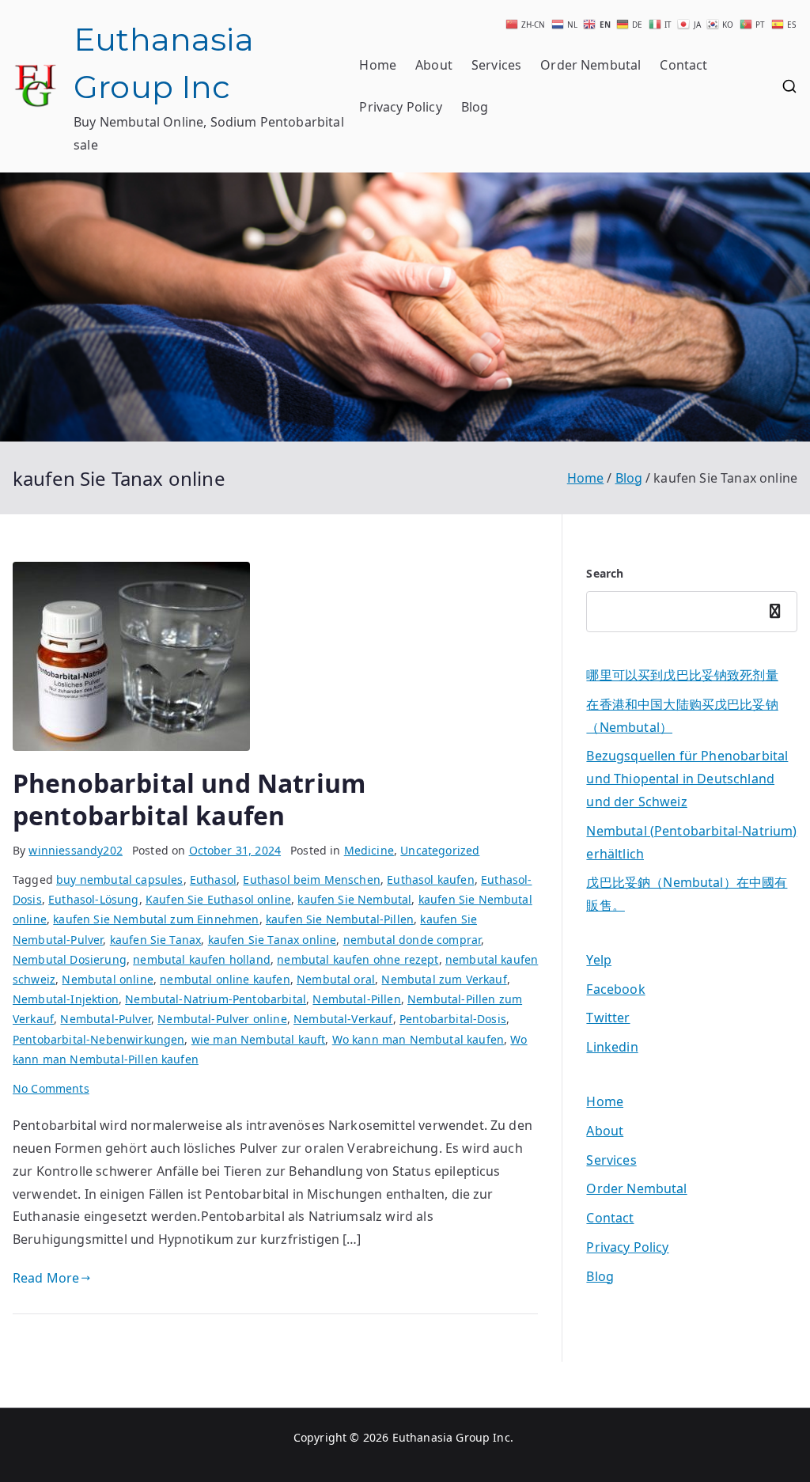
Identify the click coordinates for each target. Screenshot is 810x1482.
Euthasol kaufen (430, 879)
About (433, 65)
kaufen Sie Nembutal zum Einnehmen (156, 919)
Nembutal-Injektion (66, 998)
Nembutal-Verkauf (343, 1018)
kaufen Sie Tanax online (272, 939)
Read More (46, 1278)
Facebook (615, 989)
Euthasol (213, 879)
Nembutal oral (336, 979)
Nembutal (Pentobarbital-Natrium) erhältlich (691, 842)
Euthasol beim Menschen (311, 879)
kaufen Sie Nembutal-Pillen (340, 919)
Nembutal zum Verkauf (443, 979)
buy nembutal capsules (119, 879)
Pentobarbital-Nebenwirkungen (98, 1039)
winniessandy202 (75, 850)
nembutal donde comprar (412, 939)
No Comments (51, 1088)
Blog (475, 107)
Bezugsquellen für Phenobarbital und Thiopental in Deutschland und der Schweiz (687, 778)
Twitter (608, 1017)
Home (377, 65)
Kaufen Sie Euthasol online (218, 899)
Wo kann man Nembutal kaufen (418, 1039)
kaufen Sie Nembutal (354, 899)
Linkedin (612, 1047)
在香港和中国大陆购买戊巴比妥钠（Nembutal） (682, 716)
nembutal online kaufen (225, 979)
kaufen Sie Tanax (156, 939)
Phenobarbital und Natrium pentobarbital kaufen (189, 799)
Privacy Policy (400, 107)
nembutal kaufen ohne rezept (357, 959)
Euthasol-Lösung (93, 899)
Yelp (598, 959)
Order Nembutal (590, 65)
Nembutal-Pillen (356, 998)
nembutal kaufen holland (202, 959)
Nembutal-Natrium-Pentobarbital (215, 998)
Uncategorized (439, 850)
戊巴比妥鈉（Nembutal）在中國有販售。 (686, 894)
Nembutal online (107, 979)
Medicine (369, 850)
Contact (683, 65)
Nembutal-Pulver (105, 1018)
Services (496, 65)
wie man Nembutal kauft (258, 1039)
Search (604, 573)
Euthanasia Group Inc (451, 1437)
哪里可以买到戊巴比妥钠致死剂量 (682, 675)
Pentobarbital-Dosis (452, 1018)
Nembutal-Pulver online (222, 1018)
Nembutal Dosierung (70, 959)
